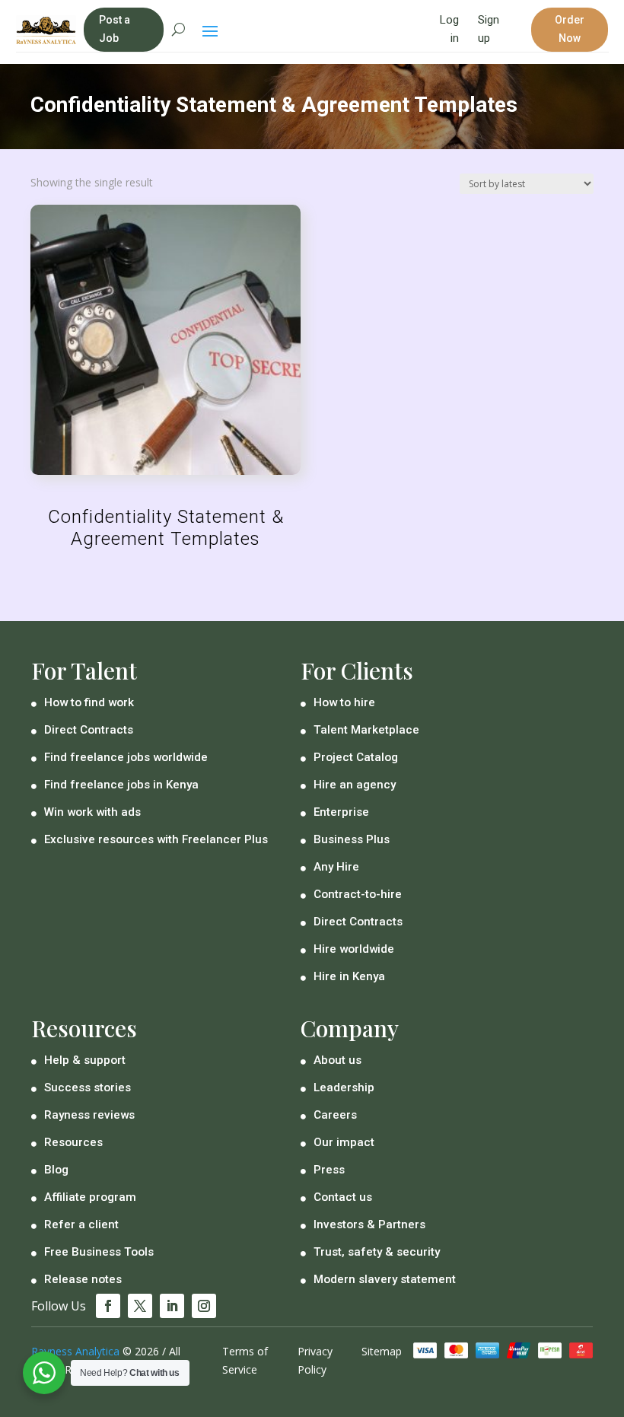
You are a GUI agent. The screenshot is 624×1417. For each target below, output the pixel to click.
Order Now (569, 29)
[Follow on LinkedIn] (172, 1306)
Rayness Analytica (75, 1351)
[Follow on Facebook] (108, 1306)
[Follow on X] (140, 1306)
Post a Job (114, 29)
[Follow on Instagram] (204, 1306)
